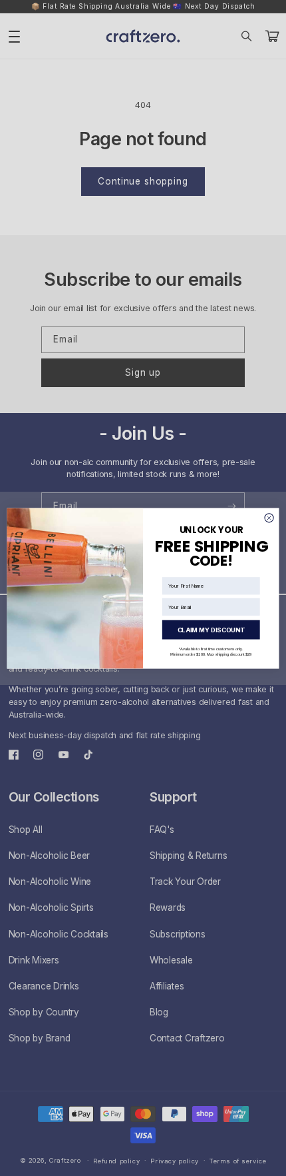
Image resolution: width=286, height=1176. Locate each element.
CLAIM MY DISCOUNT (211, 629)
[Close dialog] (269, 517)
